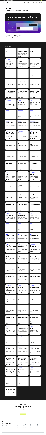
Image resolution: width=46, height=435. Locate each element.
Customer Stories (32, 425)
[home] (5, 2)
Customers (32, 2)
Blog (30, 424)
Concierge (17, 424)
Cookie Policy (38, 426)
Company (31, 427)
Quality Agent (17, 426)
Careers (31, 428)
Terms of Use (38, 424)
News (30, 426)
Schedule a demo (23, 414)
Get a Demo (40, 2)
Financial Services (24, 425)
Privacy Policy (38, 425)
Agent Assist (17, 425)
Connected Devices (25, 426)
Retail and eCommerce (25, 424)
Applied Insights (17, 427)
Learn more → (41, 0)
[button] (25, 2)
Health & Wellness (25, 427)
